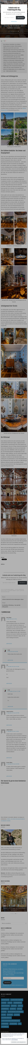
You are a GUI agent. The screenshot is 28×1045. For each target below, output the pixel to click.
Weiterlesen (14, 21)
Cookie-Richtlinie (14, 1039)
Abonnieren (20, 17)
